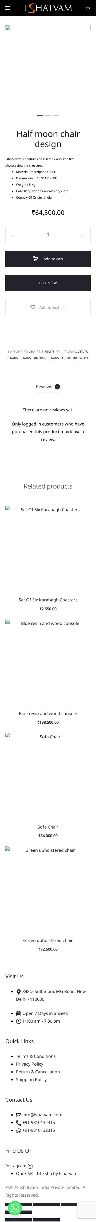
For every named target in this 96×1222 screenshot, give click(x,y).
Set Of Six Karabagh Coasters (48, 600)
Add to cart (52, 258)
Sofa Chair (48, 827)
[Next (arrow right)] (46, 1219)
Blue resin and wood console (48, 713)
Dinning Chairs (46, 358)
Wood (84, 358)
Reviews (47, 386)
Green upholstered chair (48, 940)
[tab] (48, 387)
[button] (40, 114)
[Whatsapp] (15, 1208)
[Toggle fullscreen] (46, 1204)
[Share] (74, 1204)
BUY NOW (48, 282)
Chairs (34, 351)
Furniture (50, 351)
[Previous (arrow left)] (18, 1219)
